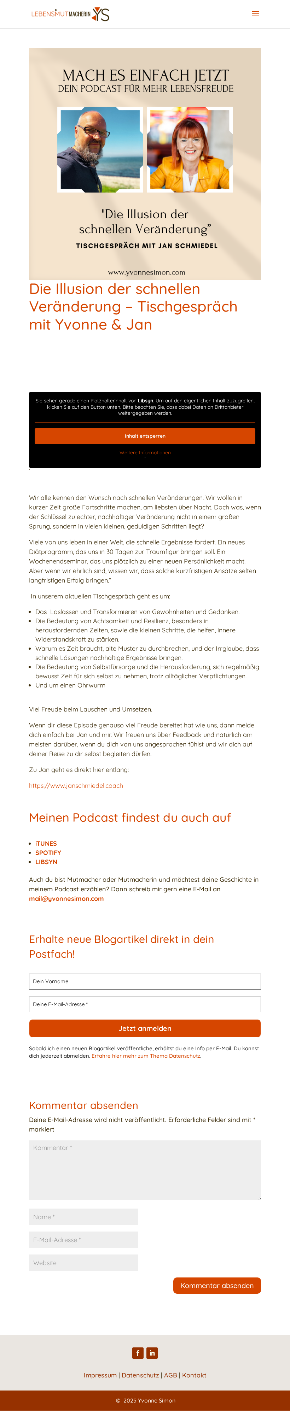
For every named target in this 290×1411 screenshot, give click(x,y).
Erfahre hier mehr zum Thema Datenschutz (146, 1055)
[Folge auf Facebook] (138, 1353)
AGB (170, 1375)
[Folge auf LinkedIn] (152, 1353)
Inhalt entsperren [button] (145, 436)
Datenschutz (140, 1375)
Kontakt (194, 1375)
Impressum (100, 1375)
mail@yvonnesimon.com (66, 899)
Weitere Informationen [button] (145, 453)
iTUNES (46, 843)
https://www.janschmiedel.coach (76, 785)
